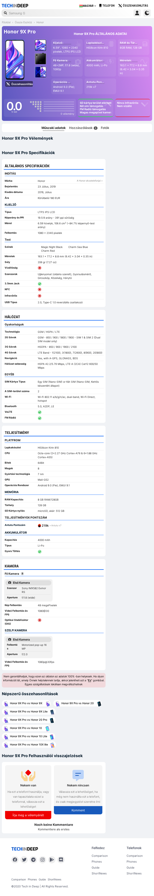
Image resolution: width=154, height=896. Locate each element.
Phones (97, 861)
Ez (89, 680)
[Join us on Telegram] (33, 859)
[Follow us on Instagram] (42, 859)
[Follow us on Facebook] (15, 859)
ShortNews (99, 873)
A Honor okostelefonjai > (90, 180)
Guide (96, 867)
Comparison (100, 856)
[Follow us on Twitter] (24, 859)
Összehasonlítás (135, 6)
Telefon (108, 6)
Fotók (105, 128)
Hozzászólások (82, 128)
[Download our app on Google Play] (51, 859)
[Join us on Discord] (61, 859)
